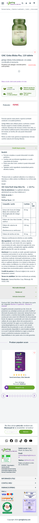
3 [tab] (12, 396)
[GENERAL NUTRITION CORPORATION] (16, 105)
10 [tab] (30, 396)
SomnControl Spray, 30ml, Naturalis (20, 377)
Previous (2, 395)
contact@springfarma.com (27, 456)
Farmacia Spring (6, 9)
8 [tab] (25, 396)
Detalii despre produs (18, 148)
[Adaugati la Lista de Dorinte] (34, 352)
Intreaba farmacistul (19, 296)
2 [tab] (9, 396)
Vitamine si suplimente (18, 9)
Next (33, 395)
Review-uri (19, 292)
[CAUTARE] (23, 3)
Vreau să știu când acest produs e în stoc (14, 81)
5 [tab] (17, 396)
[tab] (19, 148)
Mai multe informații (18, 288)
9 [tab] (27, 396)
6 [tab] (20, 396)
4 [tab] (15, 396)
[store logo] (9, 3)
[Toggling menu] (3, 3)
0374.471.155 (29, 460)
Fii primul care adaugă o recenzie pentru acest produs (14, 65)
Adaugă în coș (19, 387)
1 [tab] (7, 396)
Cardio (27, 9)
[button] (19, 71)
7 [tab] (22, 396)
